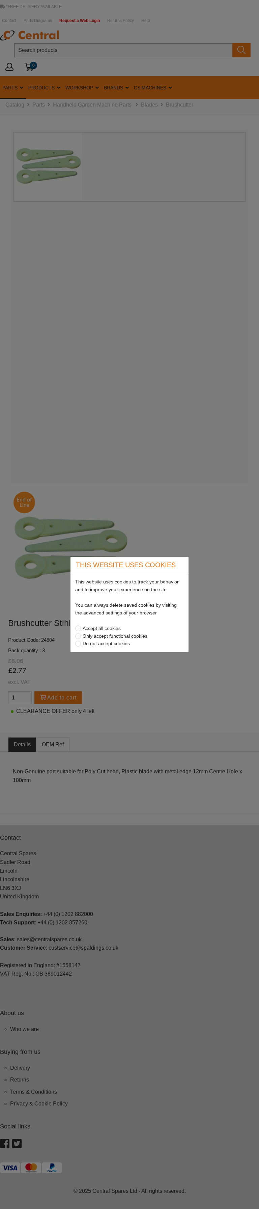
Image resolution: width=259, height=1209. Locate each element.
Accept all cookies (102, 628)
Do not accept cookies (106, 643)
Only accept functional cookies (115, 636)
